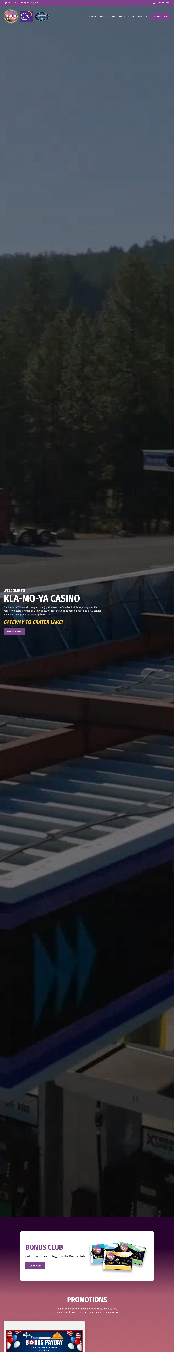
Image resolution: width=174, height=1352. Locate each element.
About (141, 16)
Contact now (14, 631)
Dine (113, 16)
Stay (102, 16)
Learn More (35, 1265)
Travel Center (126, 16)
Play (91, 16)
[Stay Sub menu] (106, 16)
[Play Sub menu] (95, 16)
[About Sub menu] (146, 16)
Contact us (160, 16)
